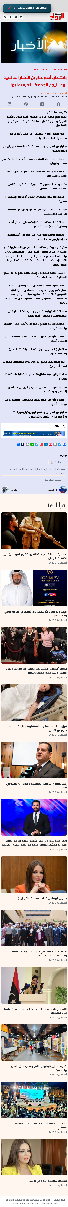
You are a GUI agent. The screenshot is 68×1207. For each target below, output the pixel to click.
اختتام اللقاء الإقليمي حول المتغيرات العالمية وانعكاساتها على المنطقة (39, 953)
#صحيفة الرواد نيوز (55, 480)
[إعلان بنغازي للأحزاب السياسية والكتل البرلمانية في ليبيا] (34, 760)
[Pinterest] (26, 104)
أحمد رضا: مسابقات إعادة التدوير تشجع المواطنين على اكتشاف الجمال (35, 556)
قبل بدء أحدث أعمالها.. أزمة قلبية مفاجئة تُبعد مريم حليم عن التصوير (36, 728)
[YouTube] (5, 16)
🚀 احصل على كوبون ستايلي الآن (27, 7)
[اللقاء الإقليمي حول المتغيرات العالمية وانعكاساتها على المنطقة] (34, 985)
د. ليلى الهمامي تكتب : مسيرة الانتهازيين (42, 898)
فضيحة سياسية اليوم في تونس (48, 1180)
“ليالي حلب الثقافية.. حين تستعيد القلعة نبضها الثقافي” (39, 1125)
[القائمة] (26, 16)
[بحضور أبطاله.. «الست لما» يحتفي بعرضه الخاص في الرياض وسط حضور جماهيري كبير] (34, 645)
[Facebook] (21, 16)
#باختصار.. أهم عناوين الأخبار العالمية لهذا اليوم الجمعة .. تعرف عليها (37, 471)
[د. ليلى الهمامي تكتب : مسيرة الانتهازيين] (34, 874)
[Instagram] (10, 16)
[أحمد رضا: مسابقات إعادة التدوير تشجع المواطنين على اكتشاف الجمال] (34, 530)
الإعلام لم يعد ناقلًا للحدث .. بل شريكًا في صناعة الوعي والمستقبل (35, 613)
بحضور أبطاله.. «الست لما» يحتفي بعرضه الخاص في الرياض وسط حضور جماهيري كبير (36, 670)
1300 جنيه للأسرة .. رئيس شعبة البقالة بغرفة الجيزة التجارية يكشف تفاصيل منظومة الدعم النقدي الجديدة (34, 842)
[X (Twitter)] (15, 16)
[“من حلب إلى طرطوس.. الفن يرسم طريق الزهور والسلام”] (34, 1042)
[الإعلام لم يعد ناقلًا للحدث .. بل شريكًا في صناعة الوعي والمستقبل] (34, 588)
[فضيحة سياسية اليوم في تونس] (34, 1157)
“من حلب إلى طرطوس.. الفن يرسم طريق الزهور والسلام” (39, 1068)
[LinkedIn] (9, 104)
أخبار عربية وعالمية (41, 69)
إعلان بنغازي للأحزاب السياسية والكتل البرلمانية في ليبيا (36, 785)
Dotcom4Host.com (21, 1203)
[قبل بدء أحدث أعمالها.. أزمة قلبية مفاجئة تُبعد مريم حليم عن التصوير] (34, 702)
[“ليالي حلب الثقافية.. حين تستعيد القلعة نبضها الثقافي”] (34, 1100)
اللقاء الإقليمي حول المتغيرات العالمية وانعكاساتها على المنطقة (35, 1010)
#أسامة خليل (57, 462)
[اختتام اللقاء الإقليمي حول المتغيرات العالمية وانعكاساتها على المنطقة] (34, 928)
